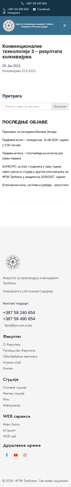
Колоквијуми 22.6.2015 (19, 71)
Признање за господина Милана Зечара (29, 131)
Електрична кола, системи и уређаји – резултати (35, 185)
